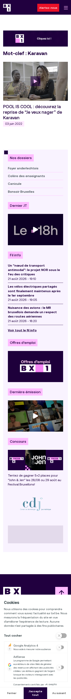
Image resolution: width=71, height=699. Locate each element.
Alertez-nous (48, 8)
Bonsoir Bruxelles (21, 191)
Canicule (14, 183)
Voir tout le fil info (22, 330)
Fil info (15, 255)
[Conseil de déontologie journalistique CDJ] (35, 504)
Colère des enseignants (26, 176)
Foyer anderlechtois (23, 168)
